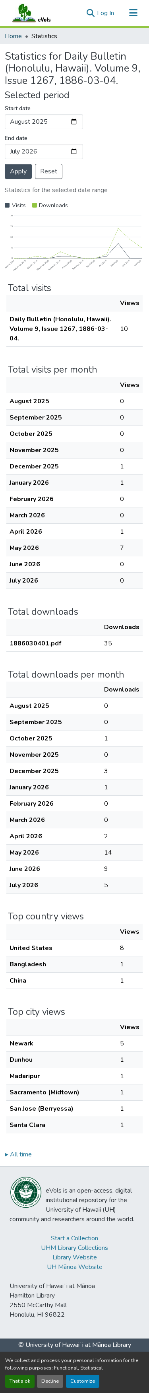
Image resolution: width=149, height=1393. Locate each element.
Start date (18, 108)
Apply (18, 171)
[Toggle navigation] (133, 13)
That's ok (20, 1381)
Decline (50, 1381)
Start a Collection (74, 1238)
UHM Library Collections (74, 1247)
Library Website (74, 1257)
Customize (82, 1381)
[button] (39, 13)
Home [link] (13, 36)
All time (18, 1154)
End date (16, 138)
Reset (48, 171)
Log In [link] (105, 13)
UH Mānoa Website (75, 1267)
